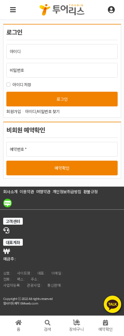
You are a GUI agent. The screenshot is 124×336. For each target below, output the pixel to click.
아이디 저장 (21, 84)
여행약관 (43, 191)
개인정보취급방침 (66, 191)
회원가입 (13, 111)
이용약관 (27, 191)
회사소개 (10, 191)
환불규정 (90, 191)
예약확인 (62, 168)
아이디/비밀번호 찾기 (42, 111)
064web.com (29, 303)
